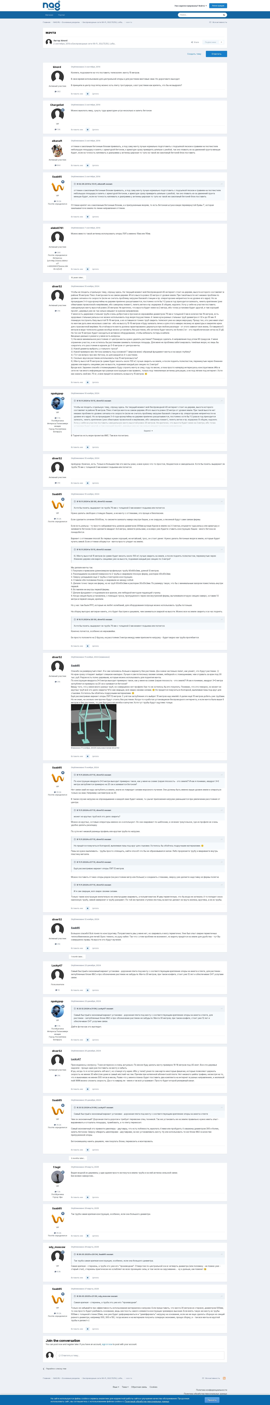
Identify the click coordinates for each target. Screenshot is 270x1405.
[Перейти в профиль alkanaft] (57, 150)
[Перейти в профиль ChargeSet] (57, 114)
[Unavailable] (93, 725)
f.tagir (57, 1167)
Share (196, 42)
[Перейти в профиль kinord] (49, 42)
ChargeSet (57, 104)
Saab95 (57, 176)
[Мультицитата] (88, 94)
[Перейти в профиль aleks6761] (57, 238)
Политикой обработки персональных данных (147, 1401)
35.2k (58, 201)
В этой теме (212, 15)
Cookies (153, 1387)
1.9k (58, 129)
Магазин (49, 15)
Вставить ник (77, 94)
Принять (212, 1400)
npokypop (57, 393)
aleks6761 (57, 227)
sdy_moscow (57, 1247)
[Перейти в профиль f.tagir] (57, 1177)
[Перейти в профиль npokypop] (57, 403)
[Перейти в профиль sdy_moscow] (57, 1257)
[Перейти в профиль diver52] (57, 296)
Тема (124, 1387)
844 (58, 165)
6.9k (58, 1271)
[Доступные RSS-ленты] (224, 1378)
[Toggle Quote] (75, 184)
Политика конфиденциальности (211, 1390)
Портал (61, 15)
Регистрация (218, 5)
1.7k (58, 418)
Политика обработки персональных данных (205, 1393)
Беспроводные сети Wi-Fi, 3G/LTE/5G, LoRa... (94, 43)
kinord (64, 40)
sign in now (107, 1344)
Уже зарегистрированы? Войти (190, 6)
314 (58, 311)
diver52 (57, 286)
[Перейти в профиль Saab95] (57, 186)
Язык (115, 1387)
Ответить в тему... (70, 1355)
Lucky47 (57, 965)
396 (58, 252)
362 (58, 91)
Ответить (216, 54)
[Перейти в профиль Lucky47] (57, 975)
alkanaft (57, 140)
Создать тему (194, 54)
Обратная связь (139, 1387)
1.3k (58, 1191)
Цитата (95, 94)
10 (58, 990)
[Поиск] (224, 15)
